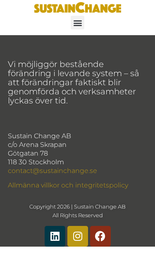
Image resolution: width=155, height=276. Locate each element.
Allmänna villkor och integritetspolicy (68, 185)
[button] (77, 22)
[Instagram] (77, 236)
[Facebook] (100, 236)
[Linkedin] (55, 236)
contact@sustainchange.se (52, 171)
